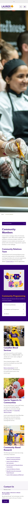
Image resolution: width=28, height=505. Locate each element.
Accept (5, 501)
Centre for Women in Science (13, 469)
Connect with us (9, 261)
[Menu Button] (24, 6)
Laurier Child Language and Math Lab (15, 474)
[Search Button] (20, 6)
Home (2, 214)
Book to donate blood (9, 368)
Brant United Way (8, 410)
